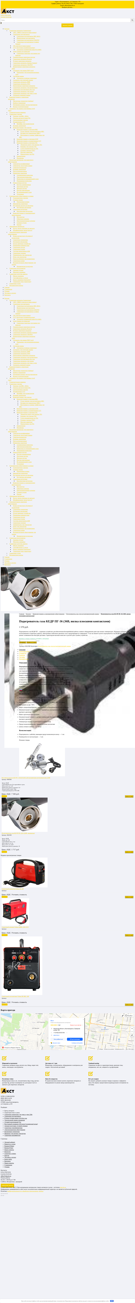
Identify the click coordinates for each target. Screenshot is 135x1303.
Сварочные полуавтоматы (12, 1116)
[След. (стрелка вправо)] (3, 1195)
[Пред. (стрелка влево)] (1, 1195)
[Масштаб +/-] (7, 1193)
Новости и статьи (9, 1144)
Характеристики (24, 651)
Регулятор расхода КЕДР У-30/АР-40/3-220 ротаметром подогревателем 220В (26, 777)
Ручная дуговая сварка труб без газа (15, 1118)
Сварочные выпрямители (12, 1135)
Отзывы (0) (22, 653)
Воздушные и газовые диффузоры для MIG (31, 136)
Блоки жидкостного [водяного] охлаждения (22, 237)
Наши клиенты (9, 1150)
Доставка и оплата (10, 293)
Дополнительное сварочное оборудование (17, 233)
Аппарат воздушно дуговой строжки (16, 1126)
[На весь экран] (5, 1193)
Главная (6, 287)
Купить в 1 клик (31, 642)
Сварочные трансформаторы (13, 1128)
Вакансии (7, 1151)
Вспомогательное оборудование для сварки (24, 263)
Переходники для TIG (27, 154)
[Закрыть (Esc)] (1, 1193)
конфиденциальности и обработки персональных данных (25, 1191)
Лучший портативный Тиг (12, 1122)
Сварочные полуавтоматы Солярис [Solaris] (27, 43)
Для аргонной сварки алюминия (14, 1120)
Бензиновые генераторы (12, 1131)
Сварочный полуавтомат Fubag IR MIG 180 (15, 996)
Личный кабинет (9, 1142)
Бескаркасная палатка (16, 285)
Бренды (6, 1155)
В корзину (22, 642)
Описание (22, 649)
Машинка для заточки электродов (15, 1133)
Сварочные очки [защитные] (22, 281)
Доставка (22, 657)
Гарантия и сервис (10, 1153)
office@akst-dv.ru (69, 5)
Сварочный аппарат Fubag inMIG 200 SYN (15, 927)
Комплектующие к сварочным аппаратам (18, 98)
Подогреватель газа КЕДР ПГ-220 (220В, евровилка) (18, 833)
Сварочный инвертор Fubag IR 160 (13, 889)
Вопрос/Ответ (8, 1148)
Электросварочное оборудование (14, 1130)
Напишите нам (23, 659)
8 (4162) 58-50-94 (6, 17)
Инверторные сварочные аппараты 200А (23, 67)
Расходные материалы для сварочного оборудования (20, 161)
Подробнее (4, 896)
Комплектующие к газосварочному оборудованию (23, 214)
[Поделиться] (3, 1193)
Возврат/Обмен (9, 1146)
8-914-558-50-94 (6, 15)
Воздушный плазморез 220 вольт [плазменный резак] (21, 1124)
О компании (8, 289)
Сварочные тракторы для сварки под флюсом (27, 54)
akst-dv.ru (63, 1187)
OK (112, 1301)
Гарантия (22, 655)
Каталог (6, 29)
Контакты (7, 295)
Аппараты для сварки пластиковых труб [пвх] (21, 109)
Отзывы (6, 291)
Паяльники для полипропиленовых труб (27, 73)
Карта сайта (8, 1159)
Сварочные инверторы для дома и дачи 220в (18, 1114)
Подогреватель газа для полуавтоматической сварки (82, 614)
